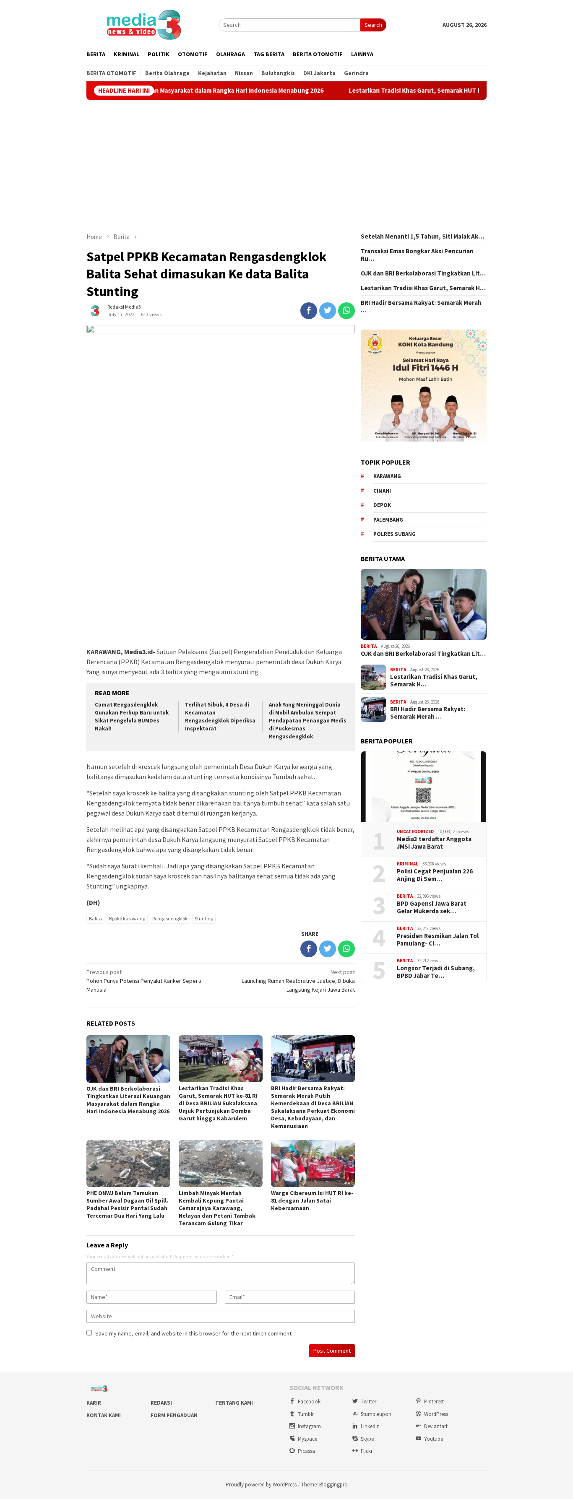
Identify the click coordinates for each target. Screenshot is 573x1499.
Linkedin (370, 1426)
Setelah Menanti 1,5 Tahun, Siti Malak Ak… (422, 236)
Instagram (309, 1426)
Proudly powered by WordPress (261, 1484)
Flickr (366, 1451)
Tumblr (306, 1414)
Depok (382, 505)
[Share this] (308, 310)
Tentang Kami (234, 1402)
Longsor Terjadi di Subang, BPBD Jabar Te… (436, 971)
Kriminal (407, 864)
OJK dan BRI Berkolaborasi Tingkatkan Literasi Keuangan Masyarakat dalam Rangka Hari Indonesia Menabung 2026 (128, 1100)
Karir (93, 1402)
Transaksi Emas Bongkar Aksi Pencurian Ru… (417, 254)
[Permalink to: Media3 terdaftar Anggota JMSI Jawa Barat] (424, 787)
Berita (369, 646)
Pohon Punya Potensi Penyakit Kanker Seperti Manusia (143, 980)
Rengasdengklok (170, 918)
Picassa (306, 1451)
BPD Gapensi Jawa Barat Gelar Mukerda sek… (431, 907)
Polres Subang (394, 534)
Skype (367, 1438)
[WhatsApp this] (346, 310)
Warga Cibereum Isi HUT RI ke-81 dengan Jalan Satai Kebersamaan (312, 1200)
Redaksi (161, 1402)
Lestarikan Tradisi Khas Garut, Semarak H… (423, 288)
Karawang (387, 476)
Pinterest (434, 1401)
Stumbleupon (376, 1414)
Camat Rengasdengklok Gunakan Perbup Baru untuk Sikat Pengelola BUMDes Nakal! (132, 716)
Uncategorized (415, 831)
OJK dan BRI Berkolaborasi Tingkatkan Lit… (423, 273)
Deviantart (436, 1426)
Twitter (368, 1401)
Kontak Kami (103, 1415)
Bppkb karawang (127, 918)
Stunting (204, 918)
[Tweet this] (327, 310)
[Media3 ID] (143, 24)
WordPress (436, 1414)
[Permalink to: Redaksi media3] (94, 310)
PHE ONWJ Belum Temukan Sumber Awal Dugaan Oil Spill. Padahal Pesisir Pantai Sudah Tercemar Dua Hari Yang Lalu (127, 1204)
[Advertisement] (286, 166)
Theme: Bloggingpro (324, 1484)
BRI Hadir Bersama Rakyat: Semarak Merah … (421, 306)
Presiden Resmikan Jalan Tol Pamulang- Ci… (438, 939)
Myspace (307, 1438)
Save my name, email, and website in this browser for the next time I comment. (194, 1333)
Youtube (433, 1438)
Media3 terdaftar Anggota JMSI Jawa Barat (434, 842)
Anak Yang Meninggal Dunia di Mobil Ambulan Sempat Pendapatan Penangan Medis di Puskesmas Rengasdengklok (307, 720)
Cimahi (382, 490)
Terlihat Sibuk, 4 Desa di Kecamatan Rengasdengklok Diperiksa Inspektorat (220, 716)
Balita (95, 918)
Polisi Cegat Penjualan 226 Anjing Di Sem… (435, 875)
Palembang (388, 519)
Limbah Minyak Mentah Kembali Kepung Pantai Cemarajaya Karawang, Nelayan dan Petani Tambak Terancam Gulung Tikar (217, 1208)
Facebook (309, 1401)
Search (373, 25)
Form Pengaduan (174, 1415)
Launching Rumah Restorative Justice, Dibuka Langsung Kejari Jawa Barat (298, 980)
